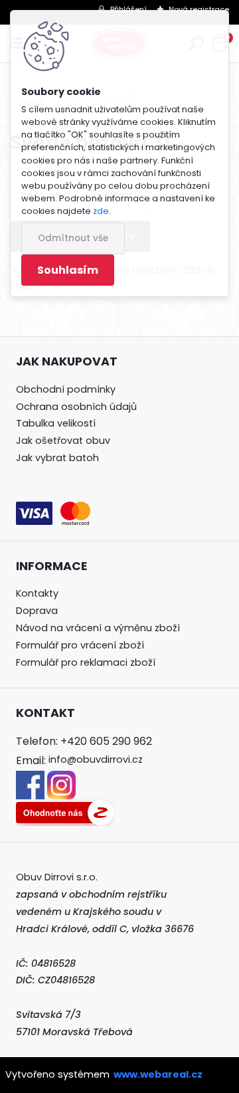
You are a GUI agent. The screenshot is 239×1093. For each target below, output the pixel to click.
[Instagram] (61, 778)
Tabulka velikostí (56, 423)
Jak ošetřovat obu (60, 440)
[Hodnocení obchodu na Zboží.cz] (65, 807)
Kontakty (37, 593)
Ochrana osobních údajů (76, 406)
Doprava (37, 610)
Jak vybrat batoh (57, 457)
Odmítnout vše (73, 238)
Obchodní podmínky (66, 389)
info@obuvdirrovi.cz (95, 759)
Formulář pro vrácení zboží (80, 645)
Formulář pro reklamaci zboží (85, 662)
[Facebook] (30, 778)
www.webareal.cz (158, 1074)
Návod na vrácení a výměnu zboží (98, 628)
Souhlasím (67, 270)
